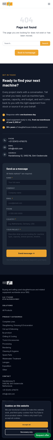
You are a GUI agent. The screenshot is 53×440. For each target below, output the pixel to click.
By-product (7, 333)
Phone (9, 209)
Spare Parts (7, 355)
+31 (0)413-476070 (10, 390)
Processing (7, 344)
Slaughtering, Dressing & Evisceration (17, 325)
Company (10, 188)
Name (9, 178)
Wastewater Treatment (11, 359)
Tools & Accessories (10, 340)
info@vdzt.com (8, 394)
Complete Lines (8, 322)
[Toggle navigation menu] (49, 3)
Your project (13, 229)
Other (4, 370)
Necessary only (26, 432)
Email (9, 198)
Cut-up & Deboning (10, 329)
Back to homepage (26, 52)
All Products (7, 310)
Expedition (6, 366)
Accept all (26, 424)
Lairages (5, 362)
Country (11, 219)
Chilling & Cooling (9, 336)
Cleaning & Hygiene (10, 351)
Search (45, 43)
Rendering (6, 347)
